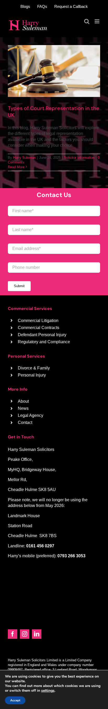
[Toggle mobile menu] (97, 21)
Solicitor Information (79, 158)
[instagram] (24, 634)
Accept (15, 700)
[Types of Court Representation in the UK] (54, 71)
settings (48, 690)
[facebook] (12, 634)
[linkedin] (36, 634)
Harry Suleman (24, 158)
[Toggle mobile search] (86, 21)
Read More (16, 167)
